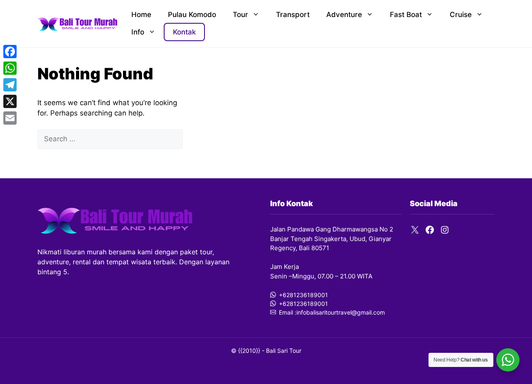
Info (137, 32)
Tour (240, 14)
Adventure (344, 14)
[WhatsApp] (10, 68)
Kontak (184, 32)
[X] (10, 101)
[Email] (10, 118)
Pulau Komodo (192, 14)
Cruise (461, 14)
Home (141, 14)
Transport (293, 14)
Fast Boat (406, 14)
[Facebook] (10, 51)
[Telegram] (10, 84)
